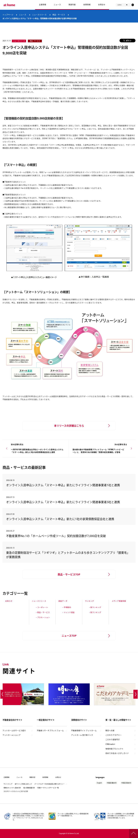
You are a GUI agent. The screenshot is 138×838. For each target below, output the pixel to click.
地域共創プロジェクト (114, 749)
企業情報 (42, 4)
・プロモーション (42, 617)
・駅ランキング (95, 607)
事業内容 (72, 4)
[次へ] (135, 694)
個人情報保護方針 (29, 788)
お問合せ (101, 4)
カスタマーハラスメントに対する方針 (16, 791)
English (99, 783)
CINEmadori (110, 744)
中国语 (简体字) (126, 783)
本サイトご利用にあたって (23, 784)
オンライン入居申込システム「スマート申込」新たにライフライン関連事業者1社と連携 (63, 485)
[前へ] (2, 694)
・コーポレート (41, 607)
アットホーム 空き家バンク (82, 735)
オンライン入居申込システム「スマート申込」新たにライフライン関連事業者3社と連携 (63, 502)
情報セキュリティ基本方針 (12, 788)
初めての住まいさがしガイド (117, 753)
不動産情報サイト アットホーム (84, 730)
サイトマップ (8, 784)
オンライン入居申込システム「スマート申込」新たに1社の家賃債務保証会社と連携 (60, 519)
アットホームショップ (11, 735)
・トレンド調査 (68, 612)
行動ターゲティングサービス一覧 (48, 788)
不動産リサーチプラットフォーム (50, 730)
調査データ (62, 601)
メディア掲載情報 (119, 601)
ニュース (57, 4)
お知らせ (8, 601)
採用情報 (45, 777)
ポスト (129, 40)
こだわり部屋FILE (112, 739)
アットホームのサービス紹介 (14, 730)
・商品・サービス (42, 612)
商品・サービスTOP (69, 574)
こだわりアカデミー (113, 735)
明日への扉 (109, 730)
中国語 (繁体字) (111, 783)
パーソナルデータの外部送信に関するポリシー (49, 784)
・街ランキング (95, 612)
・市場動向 (66, 607)
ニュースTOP (69, 635)
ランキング (89, 601)
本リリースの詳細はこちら (69, 425)
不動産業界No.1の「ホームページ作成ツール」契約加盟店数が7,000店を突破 (56, 536)
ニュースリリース (39, 601)
